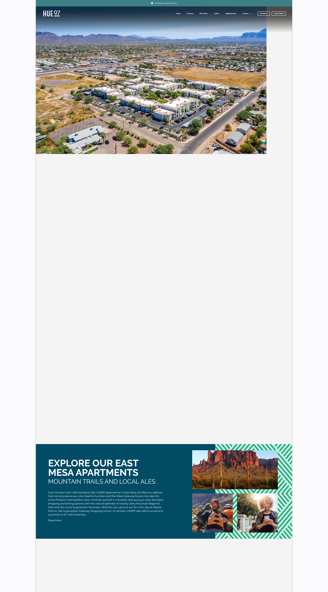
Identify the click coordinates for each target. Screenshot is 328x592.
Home (178, 13)
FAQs (245, 18)
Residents (263, 13)
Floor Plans (204, 13)
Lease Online (279, 13)
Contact (245, 13)
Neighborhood (230, 13)
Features (190, 13)
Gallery (216, 13)
